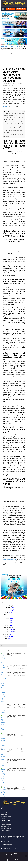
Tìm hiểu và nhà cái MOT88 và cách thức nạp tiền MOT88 (16, 760)
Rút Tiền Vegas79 (6, 828)
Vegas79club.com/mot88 (9, 559)
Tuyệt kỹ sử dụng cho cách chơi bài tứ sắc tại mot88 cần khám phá (16, 673)
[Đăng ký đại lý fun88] (14, 16)
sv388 (9, 638)
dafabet (11, 612)
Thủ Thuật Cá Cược (13, 46)
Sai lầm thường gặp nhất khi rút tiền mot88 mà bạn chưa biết (16, 787)
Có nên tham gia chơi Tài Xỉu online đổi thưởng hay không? (17, 666)
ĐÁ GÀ (3, 818)
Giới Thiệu (4, 860)
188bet (12, 629)
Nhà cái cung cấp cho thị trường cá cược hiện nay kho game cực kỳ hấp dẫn (14, 123)
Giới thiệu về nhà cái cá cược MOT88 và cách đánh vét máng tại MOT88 (16, 705)
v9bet (10, 634)
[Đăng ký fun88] (14, 586)
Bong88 (12, 607)
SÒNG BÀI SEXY (6, 816)
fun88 (10, 625)
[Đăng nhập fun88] (14, 41)
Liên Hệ (23, 860)
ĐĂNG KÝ (10, 8)
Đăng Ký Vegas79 (6, 824)
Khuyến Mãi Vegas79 (7, 830)
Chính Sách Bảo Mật (13, 860)
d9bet (11, 618)
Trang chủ (4, 46)
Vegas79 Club (7, 83)
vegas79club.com (15, 854)
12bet (10, 614)
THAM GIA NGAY (21, 8)
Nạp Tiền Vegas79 (6, 826)
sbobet (11, 636)
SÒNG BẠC (4, 812)
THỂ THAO (4, 814)
